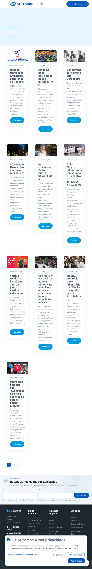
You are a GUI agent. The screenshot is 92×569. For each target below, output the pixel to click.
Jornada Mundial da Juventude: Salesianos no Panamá (17, 75)
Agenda (52, 520)
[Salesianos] (27, 4)
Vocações (32, 530)
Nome (5, 490)
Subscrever (81, 495)
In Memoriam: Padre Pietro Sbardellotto (45, 171)
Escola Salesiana (34, 520)
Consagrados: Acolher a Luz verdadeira (74, 74)
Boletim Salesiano (56, 527)
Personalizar (58, 555)
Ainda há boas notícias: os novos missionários (45, 77)
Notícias (52, 524)
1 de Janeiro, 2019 (16, 65)
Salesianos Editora (78, 524)
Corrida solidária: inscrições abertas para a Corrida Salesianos (16, 284)
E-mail (41, 490)
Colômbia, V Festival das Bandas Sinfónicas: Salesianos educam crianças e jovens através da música (45, 289)
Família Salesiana (77, 527)
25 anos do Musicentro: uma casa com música (17, 168)
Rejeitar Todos (76, 555)
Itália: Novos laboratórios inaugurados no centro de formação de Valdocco (74, 174)
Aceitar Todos (76, 561)
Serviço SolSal (33, 534)
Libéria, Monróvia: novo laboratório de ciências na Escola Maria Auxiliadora (74, 286)
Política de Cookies (31, 555)
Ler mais (17, 120)
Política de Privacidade (15, 555)
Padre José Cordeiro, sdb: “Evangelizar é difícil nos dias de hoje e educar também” (17, 393)
